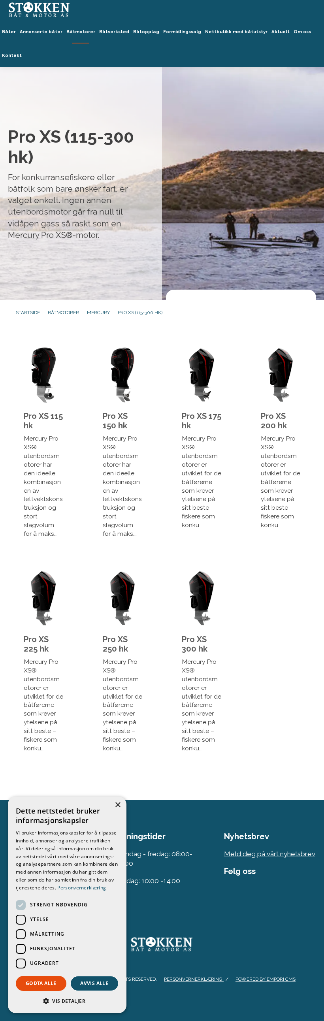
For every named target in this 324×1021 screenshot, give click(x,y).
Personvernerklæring (194, 979)
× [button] (118, 805)
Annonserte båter (41, 31)
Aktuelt (280, 31)
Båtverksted (114, 31)
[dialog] (67, 905)
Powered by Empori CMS (265, 979)
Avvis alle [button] (94, 983)
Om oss (302, 31)
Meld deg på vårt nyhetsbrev (269, 854)
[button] (67, 1000)
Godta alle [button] (41, 983)
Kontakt (12, 55)
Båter (9, 31)
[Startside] (162, 10)
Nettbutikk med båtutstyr (236, 31)
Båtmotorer (80, 31)
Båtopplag (146, 31)
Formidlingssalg (182, 31)
